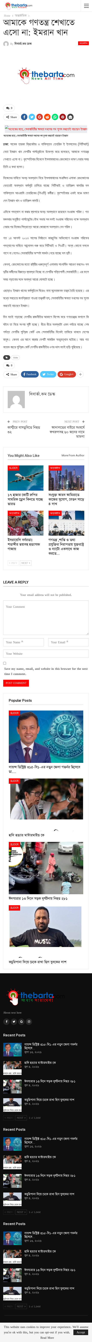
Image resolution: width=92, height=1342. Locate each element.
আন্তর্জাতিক (83, 43)
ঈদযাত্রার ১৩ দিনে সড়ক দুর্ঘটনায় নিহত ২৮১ (50, 1081)
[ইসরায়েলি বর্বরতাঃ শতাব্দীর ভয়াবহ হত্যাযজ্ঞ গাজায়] (25, 523)
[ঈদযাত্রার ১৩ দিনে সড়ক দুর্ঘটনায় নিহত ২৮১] (46, 868)
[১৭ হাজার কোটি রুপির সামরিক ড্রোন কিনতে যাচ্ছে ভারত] (25, 478)
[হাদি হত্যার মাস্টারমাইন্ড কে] (46, 804)
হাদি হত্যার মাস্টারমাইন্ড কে (40, 1063)
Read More (47, 1337)
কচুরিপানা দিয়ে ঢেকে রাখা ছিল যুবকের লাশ (49, 1100)
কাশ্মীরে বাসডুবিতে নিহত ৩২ (23, 430)
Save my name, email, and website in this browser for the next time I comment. (46, 671)
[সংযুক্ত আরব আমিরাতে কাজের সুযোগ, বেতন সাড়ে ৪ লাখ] (66, 478)
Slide (15, 357)
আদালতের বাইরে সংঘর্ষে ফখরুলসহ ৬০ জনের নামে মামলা (67, 432)
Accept (81, 1332)
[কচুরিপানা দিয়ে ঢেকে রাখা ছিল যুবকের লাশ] (46, 931)
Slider (13, 468)
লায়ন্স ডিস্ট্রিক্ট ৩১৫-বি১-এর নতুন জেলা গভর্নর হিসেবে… (50, 1046)
